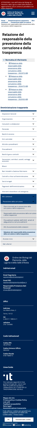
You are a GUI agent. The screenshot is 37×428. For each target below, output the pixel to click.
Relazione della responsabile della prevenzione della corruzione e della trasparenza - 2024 (18, 81)
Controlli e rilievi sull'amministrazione (15, 176)
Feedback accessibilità (12, 404)
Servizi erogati (7, 181)
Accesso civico (8, 239)
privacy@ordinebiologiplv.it (12, 290)
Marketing (27, 425)
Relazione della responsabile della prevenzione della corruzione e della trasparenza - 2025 (18, 94)
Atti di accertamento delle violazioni (16, 227)
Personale (5, 129)
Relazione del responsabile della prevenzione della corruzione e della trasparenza (19, 233)
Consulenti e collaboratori (11, 124)
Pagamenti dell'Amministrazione (13, 186)
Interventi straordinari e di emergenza (15, 191)
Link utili (6, 402)
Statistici (18, 425)
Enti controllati (7, 139)
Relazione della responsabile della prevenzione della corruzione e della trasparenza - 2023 (18, 68)
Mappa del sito (9, 398)
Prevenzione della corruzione (13, 201)
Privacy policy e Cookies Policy (15, 400)
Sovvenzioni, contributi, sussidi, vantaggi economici (16, 160)
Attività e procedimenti (10, 144)
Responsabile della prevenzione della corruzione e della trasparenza (20, 214)
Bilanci (4, 166)
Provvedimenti (7, 149)
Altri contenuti (7, 196)
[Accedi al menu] (33, 13)
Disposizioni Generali (9, 114)
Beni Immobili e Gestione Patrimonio (14, 171)
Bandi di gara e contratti (10, 154)
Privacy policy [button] (18, 414)
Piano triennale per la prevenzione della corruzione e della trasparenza (17, 207)
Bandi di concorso (8, 134)
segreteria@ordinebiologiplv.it (13, 277)
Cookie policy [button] (7, 414)
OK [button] (8, 419)
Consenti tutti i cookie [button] (23, 419)
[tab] (18, 60)
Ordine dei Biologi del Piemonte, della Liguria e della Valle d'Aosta (15, 13)
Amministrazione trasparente (14, 408)
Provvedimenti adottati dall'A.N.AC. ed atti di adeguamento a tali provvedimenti (19, 221)
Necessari (8, 425)
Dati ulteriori (7, 244)
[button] (33, 113)
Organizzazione (7, 119)
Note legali (7, 406)
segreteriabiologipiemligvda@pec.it (15, 282)
